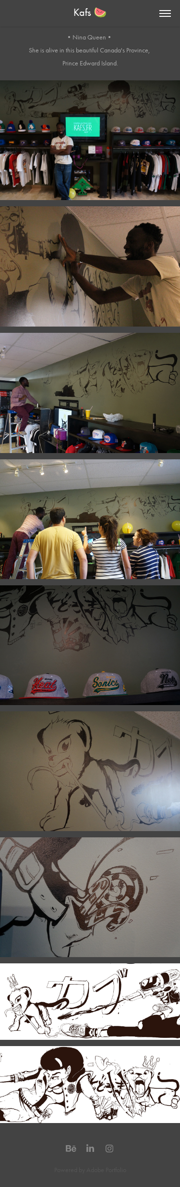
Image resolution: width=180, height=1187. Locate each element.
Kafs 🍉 (90, 12)
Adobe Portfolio (106, 1170)
